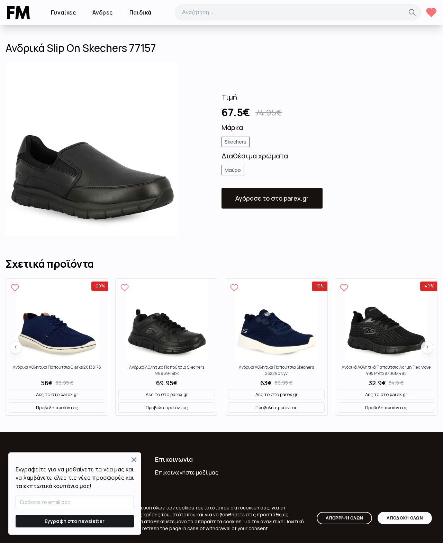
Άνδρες (102, 12)
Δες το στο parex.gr (57, 394)
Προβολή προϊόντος (57, 407)
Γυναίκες (63, 12)
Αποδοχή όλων (405, 518)
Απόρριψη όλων (344, 518)
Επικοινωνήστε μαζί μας (186, 472)
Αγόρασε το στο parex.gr (272, 198)
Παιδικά (140, 12)
